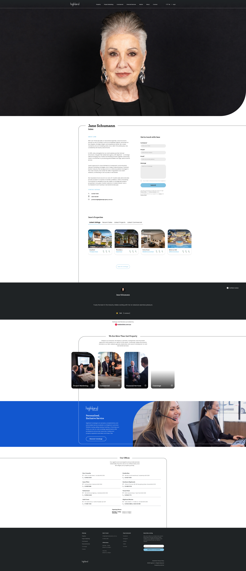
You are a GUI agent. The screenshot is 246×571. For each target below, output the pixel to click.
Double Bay (126, 473)
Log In (174, 4)
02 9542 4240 (88, 495)
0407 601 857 (95, 196)
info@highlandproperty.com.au (109, 536)
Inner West (86, 482)
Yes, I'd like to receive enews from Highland (154, 181)
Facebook (125, 536)
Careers (84, 549)
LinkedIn (125, 541)
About (148, 4)
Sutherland (86, 490)
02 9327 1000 (95, 193)
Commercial (120, 4)
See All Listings (123, 266)
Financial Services (131, 4)
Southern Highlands (129, 482)
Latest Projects (119, 222)
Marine (141, 4)
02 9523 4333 (88, 477)
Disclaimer (154, 560)
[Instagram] (167, 4)
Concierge (84, 546)
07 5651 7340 (87, 504)
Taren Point (126, 490)
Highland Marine (128, 499)
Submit (153, 185)
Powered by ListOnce (159, 565)
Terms (160, 194)
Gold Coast (86, 499)
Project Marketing (108, 4)
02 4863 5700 (128, 486)
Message (143, 163)
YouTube (125, 546)
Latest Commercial (134, 222)
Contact (155, 4)
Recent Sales (107, 222)
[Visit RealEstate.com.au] (123, 325)
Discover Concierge (96, 439)
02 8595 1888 (87, 486)
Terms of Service (152, 192)
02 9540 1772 (128, 495)
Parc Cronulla (87, 473)
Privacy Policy (144, 192)
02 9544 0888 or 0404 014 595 (132, 504)
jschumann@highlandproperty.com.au (101, 199)
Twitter (124, 544)
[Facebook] (166, 4)
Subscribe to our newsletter (153, 549)
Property (98, 4)
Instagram (125, 538)
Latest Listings (94, 222)
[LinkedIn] (169, 4)
